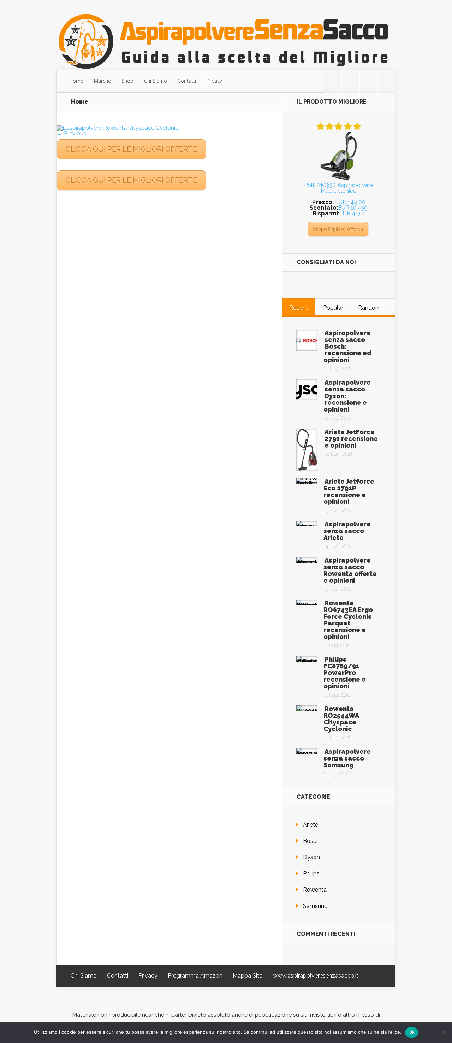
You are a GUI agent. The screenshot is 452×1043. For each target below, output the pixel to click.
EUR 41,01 (352, 213)
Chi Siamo (155, 80)
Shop (127, 80)
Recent (298, 307)
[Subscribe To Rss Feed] (368, 81)
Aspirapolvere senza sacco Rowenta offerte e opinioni (350, 570)
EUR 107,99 (353, 207)
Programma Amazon (195, 975)
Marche (102, 80)
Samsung (315, 906)
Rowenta (315, 889)
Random (369, 307)
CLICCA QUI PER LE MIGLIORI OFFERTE (131, 149)
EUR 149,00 (350, 202)
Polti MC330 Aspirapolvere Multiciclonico (338, 188)
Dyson (311, 857)
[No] (443, 1032)
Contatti (187, 80)
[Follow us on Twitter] (332, 81)
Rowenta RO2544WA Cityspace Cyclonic (341, 719)
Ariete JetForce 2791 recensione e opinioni (351, 438)
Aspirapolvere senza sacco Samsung (347, 758)
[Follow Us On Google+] (386, 81)
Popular (333, 307)
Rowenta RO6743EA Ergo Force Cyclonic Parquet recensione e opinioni (348, 619)
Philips (311, 873)
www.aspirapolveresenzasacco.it (315, 975)
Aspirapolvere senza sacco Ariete (347, 530)
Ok (412, 1032)
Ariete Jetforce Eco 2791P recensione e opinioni (348, 491)
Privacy (214, 80)
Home (76, 80)
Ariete (310, 824)
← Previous (71, 133)
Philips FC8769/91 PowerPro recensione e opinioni (344, 672)
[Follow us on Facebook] (350, 81)
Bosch (311, 841)
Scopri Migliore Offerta (338, 229)
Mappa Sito (248, 975)
